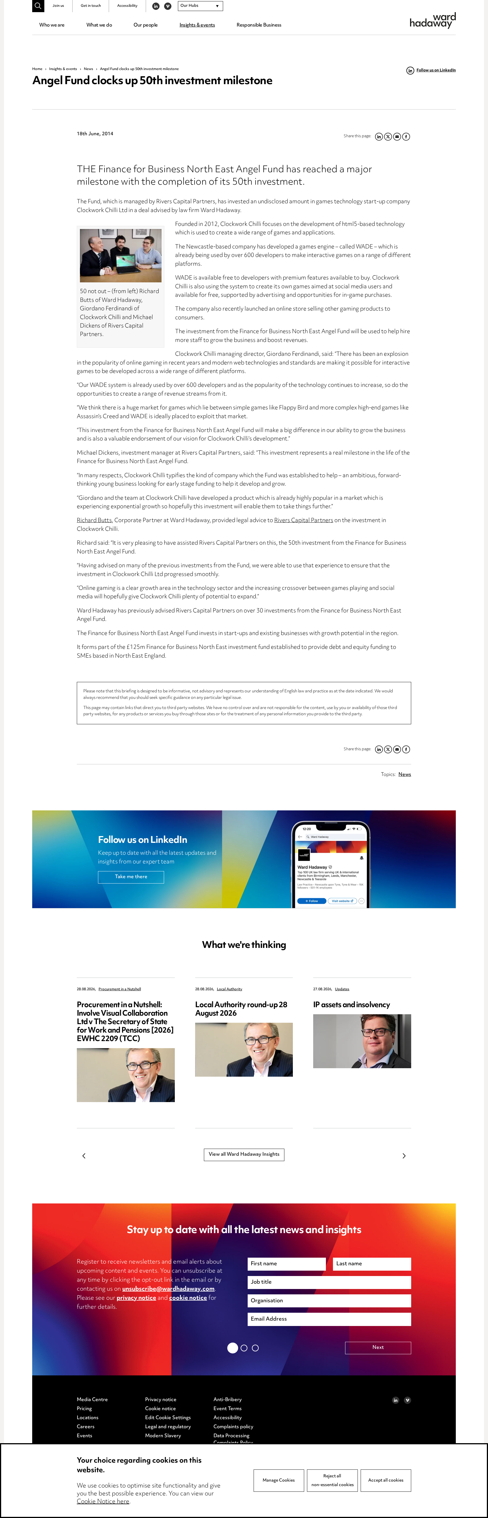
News (88, 69)
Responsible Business (259, 25)
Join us (58, 6)
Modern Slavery (163, 1436)
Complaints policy (233, 1427)
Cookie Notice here (103, 1502)
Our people (146, 25)
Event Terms (227, 1409)
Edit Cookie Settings (168, 1418)
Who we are (51, 25)
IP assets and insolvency (351, 1005)
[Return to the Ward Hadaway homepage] (433, 20)
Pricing (84, 1409)
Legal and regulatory (168, 1427)
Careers (86, 1427)
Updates (342, 989)
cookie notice (188, 1298)
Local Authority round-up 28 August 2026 (241, 1010)
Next (404, 1156)
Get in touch (91, 6)
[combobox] (200, 6)
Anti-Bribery (227, 1400)
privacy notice (136, 1298)
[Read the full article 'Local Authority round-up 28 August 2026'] (244, 1050)
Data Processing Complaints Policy (233, 1439)
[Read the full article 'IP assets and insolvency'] (362, 1041)
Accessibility (127, 6)
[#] (38, 6)
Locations (88, 1418)
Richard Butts (94, 521)
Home (37, 69)
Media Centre (92, 1400)
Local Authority (229, 989)
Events (84, 1436)
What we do (99, 25)
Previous (84, 1156)
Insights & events (197, 25)
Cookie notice (160, 1409)
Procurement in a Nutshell (120, 989)
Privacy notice (161, 1400)
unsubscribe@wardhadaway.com (168, 1289)
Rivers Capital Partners (303, 521)
